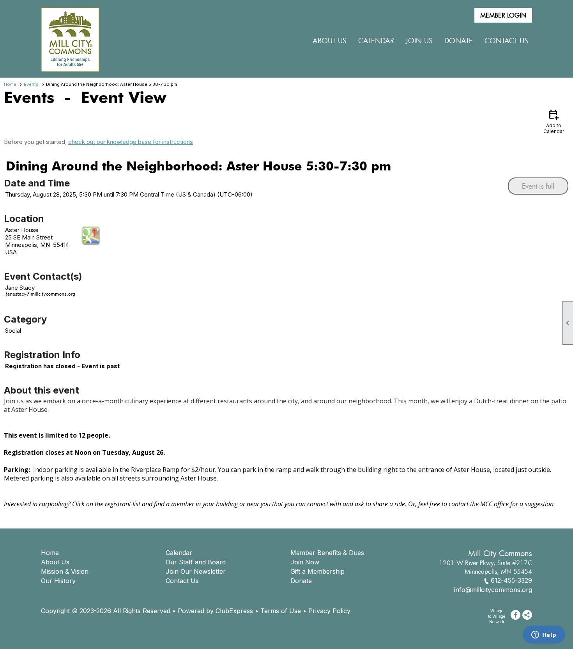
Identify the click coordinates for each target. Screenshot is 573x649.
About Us (55, 562)
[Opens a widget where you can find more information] (543, 635)
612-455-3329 (511, 580)
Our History (58, 581)
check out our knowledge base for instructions (130, 141)
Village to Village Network (496, 616)
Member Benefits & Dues (327, 553)
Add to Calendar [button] (553, 121)
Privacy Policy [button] (329, 611)
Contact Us (506, 40)
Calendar (376, 40)
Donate (301, 581)
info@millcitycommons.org (493, 590)
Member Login (503, 15)
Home (10, 84)
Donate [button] (458, 40)
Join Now (304, 562)
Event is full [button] (538, 186)
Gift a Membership (317, 571)
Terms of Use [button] (280, 611)
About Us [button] (330, 40)
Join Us (419, 40)
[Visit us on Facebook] (515, 615)
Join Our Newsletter (196, 571)
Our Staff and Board (196, 562)
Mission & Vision (64, 571)
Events (31, 84)
